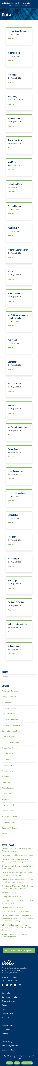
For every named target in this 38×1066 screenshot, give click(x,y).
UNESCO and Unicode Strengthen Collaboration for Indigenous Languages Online (17, 927)
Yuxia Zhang (12, 96)
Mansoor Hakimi (14, 293)
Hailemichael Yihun (15, 184)
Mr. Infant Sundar (14, 383)
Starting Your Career (9, 817)
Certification (6, 993)
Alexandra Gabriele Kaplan (18, 249)
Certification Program (10, 720)
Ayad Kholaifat (13, 227)
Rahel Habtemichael (15, 471)
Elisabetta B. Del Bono (16, 602)
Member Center (8, 1013)
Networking (6, 782)
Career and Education (10, 997)
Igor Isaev (12, 536)
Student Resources (9, 822)
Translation (6, 834)
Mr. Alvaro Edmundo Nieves (18, 427)
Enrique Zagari (13, 449)
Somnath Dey (13, 514)
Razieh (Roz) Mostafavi (17, 492)
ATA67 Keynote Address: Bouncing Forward (18, 855)
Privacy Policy (7, 1042)
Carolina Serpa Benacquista (18, 30)
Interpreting (6, 759)
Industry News (7, 754)
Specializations (7, 811)
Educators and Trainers (10, 742)
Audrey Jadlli (12, 339)
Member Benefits (8, 765)
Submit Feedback (8, 1050)
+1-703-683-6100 (12, 978)
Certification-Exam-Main (11, 731)
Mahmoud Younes (14, 646)
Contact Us (6, 1029)
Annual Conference (9, 697)
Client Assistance (8, 737)
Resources (6, 799)
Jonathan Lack (13, 558)
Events (4, 1005)
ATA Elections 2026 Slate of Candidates (16, 907)
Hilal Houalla (12, 74)
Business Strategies (9, 708)
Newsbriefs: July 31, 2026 (12, 893)
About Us (5, 1017)
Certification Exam (8, 714)
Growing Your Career (9, 748)
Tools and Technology (10, 828)
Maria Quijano (13, 580)
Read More (11, 38)
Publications (6, 794)
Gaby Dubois (12, 361)
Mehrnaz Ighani (14, 52)
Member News (7, 771)
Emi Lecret (12, 405)
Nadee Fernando (14, 118)
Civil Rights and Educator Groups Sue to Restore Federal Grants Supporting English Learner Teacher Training (18, 918)
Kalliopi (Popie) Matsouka (17, 624)
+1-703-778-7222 (10, 980)
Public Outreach (8, 788)
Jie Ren (10, 271)
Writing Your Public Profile (11, 897)
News (4, 1009)
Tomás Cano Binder (15, 140)
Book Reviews (7, 702)
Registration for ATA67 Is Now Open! (15, 912)
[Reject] (35, 1060)
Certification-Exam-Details (11, 725)
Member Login (7, 1025)
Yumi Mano (12, 162)
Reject (17, 1063)
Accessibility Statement (10, 1046)
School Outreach (8, 805)
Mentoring (6, 777)
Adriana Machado (14, 205)
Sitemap (5, 1034)
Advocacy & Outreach (10, 691)
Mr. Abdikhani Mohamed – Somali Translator (18, 316)
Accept (9, 1063)
